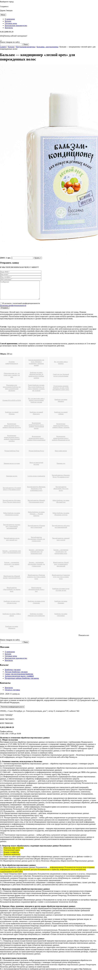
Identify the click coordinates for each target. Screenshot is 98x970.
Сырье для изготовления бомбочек (19, 674)
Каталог (8, 21)
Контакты (9, 28)
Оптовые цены (11, 23)
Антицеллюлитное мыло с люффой (19, 676)
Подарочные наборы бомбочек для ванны (22, 678)
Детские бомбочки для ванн (16, 672)
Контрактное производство (16, 25)
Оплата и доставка (12, 690)
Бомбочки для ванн (13, 670)
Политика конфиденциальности (13, 305)
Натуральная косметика (25, 47)
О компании (10, 19)
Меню (3, 15)
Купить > (38, 258)
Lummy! (3, 47)
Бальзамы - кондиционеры (47, 47)
